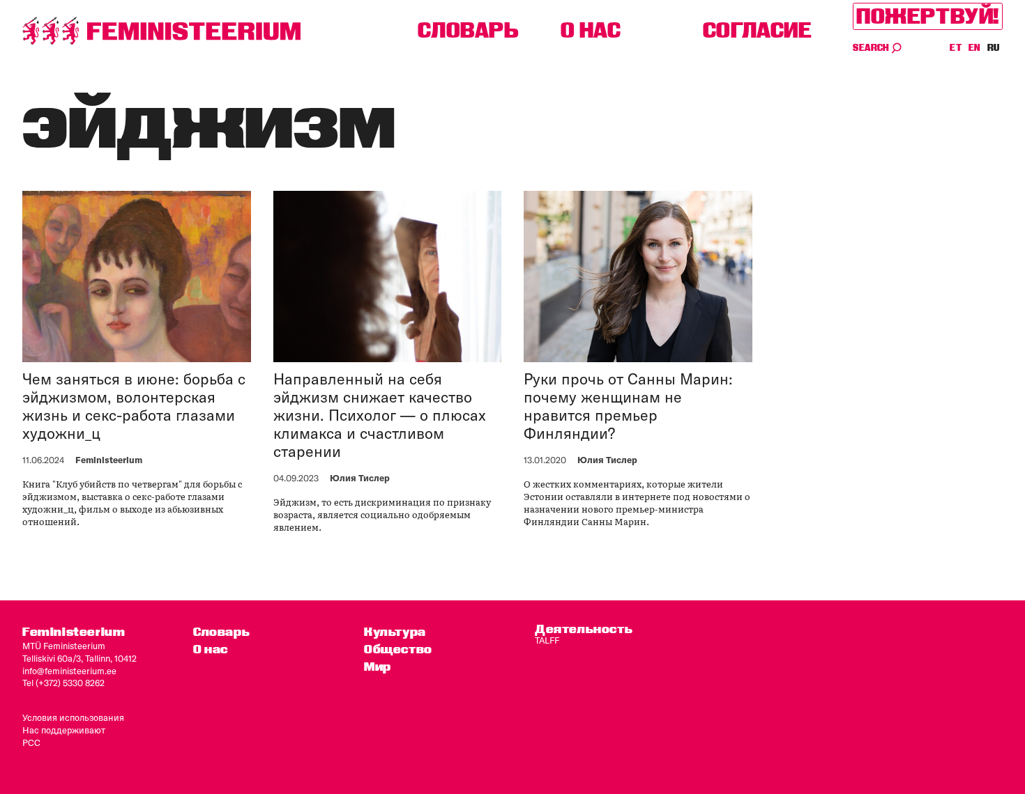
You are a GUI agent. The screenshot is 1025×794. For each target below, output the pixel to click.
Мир (377, 666)
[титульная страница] (161, 31)
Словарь (468, 30)
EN (975, 47)
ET (956, 47)
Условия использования (73, 717)
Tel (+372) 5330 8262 (63, 682)
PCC (31, 742)
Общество (398, 648)
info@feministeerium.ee (69, 670)
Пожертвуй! (927, 16)
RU (993, 47)
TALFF (547, 640)
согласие (757, 30)
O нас (591, 30)
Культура (395, 631)
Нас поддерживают (63, 729)
